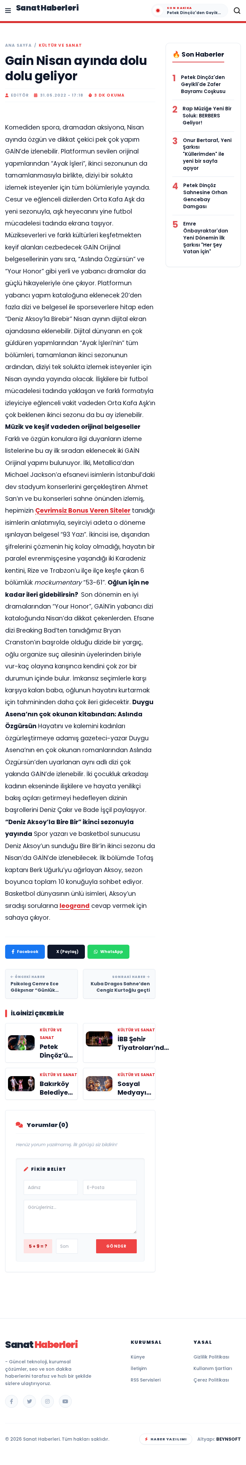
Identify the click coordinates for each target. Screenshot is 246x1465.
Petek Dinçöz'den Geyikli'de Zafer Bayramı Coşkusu (203, 84)
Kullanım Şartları (212, 1368)
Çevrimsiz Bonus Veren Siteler (82, 510)
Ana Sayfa (18, 45)
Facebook (27, 951)
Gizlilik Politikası (211, 1357)
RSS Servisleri (145, 1380)
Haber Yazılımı (169, 1439)
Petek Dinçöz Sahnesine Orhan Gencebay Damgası (205, 195)
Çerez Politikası (211, 1380)
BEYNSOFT (228, 1439)
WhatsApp (111, 951)
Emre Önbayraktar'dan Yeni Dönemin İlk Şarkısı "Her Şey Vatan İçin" (205, 237)
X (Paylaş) (67, 951)
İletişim (139, 1368)
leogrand (75, 906)
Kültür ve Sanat (60, 45)
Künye (138, 1357)
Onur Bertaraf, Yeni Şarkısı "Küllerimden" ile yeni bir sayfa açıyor (207, 154)
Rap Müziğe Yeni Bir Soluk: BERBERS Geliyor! (207, 115)
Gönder (116, 1246)
